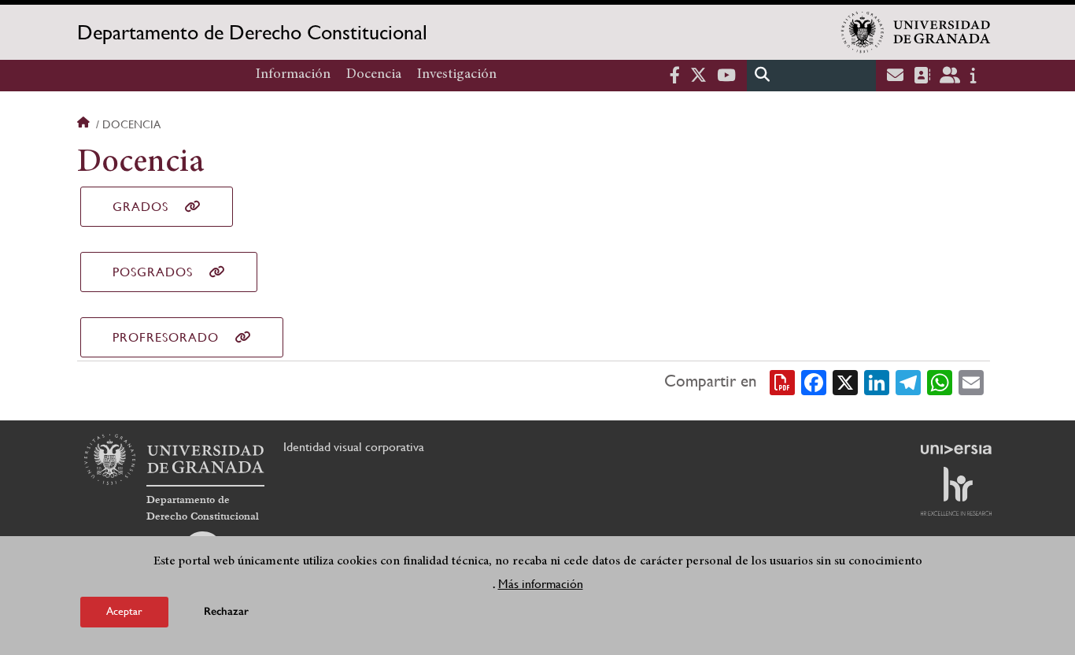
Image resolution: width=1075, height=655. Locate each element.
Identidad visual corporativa (353, 446)
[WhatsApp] (939, 382)
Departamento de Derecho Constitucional (252, 32)
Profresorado (166, 337)
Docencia (373, 75)
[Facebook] (813, 382)
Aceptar (124, 611)
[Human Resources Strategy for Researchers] (956, 491)
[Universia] (956, 449)
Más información (540, 582)
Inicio (85, 124)
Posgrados (153, 272)
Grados (140, 206)
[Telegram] (908, 382)
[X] (845, 382)
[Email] (971, 382)
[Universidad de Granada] (916, 32)
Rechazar (226, 611)
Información (293, 75)
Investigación (457, 75)
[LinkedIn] (876, 382)
